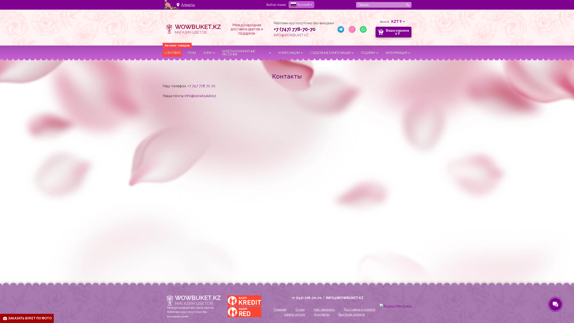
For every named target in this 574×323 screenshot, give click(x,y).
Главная (280, 310)
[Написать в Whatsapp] (363, 29)
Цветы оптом (294, 314)
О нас (300, 310)
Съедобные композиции (330, 53)
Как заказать (324, 310)
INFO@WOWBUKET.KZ (344, 298)
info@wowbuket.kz (291, 35)
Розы (192, 53)
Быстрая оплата (351, 314)
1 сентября (172, 53)
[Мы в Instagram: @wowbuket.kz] (352, 29)
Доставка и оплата (359, 310)
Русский (303, 5)
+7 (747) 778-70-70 (294, 29)
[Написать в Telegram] (340, 29)
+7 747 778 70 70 (201, 86)
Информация (396, 53)
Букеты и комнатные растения (238, 53)
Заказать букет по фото (30, 318)
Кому (208, 53)
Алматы (188, 5)
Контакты (321, 314)
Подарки (368, 53)
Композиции (289, 53)
